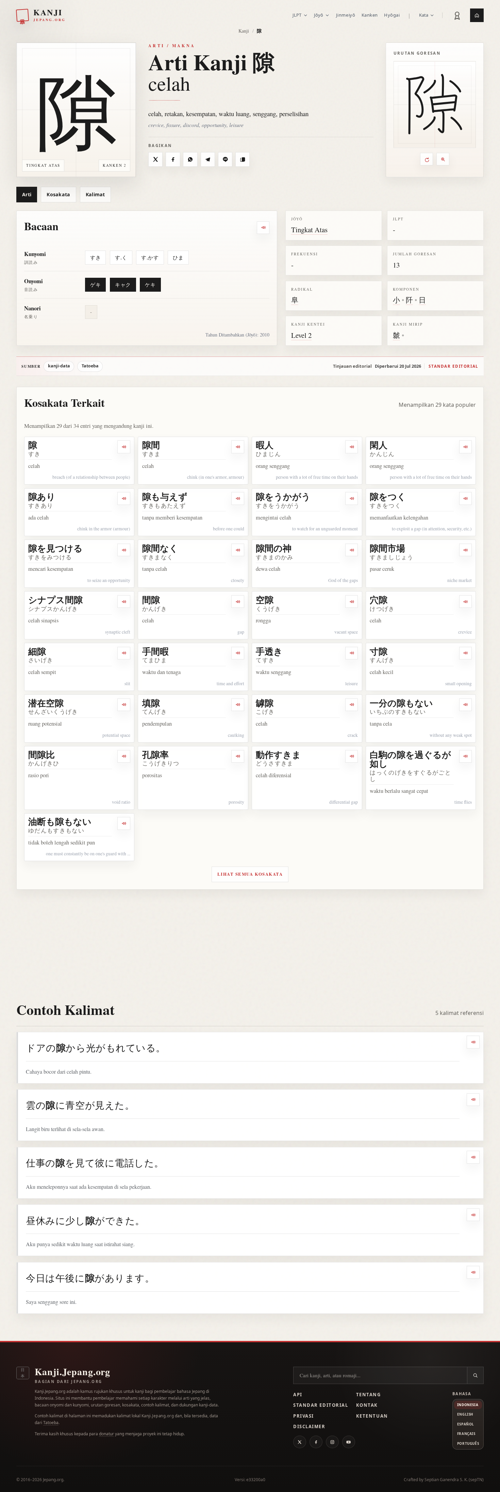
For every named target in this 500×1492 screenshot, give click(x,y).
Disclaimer (309, 1426)
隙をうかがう (283, 496)
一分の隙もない (401, 702)
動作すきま (278, 754)
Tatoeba (90, 366)
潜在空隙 (46, 702)
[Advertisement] (250, 940)
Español (465, 1424)
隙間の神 (273, 548)
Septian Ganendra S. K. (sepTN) (454, 1479)
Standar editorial (453, 366)
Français (466, 1433)
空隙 (264, 599)
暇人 (264, 444)
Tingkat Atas (309, 229)
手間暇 (155, 651)
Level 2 (301, 335)
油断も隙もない (59, 821)
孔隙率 (155, 754)
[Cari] (475, 1375)
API (297, 1394)
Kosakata (58, 194)
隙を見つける (55, 548)
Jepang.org (53, 1479)
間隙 (151, 599)
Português (468, 1443)
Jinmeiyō (345, 15)
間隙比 (41, 754)
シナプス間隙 (55, 599)
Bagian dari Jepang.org (68, 1381)
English (465, 1414)
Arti (26, 194)
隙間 (151, 444)
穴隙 (378, 599)
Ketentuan (372, 1416)
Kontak (367, 1405)
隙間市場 (387, 548)
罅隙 (264, 702)
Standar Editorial (320, 1405)
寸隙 (378, 651)
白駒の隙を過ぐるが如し (410, 759)
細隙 (37, 651)
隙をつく (388, 496)
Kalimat (95, 194)
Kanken (370, 15)
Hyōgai (392, 15)
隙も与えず (164, 496)
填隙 (151, 702)
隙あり (41, 496)
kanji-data (59, 366)
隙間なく (160, 548)
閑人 (378, 444)
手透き (269, 651)
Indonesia (467, 1404)
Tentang (368, 1394)
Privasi (303, 1416)
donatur (106, 1434)
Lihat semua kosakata (250, 874)
